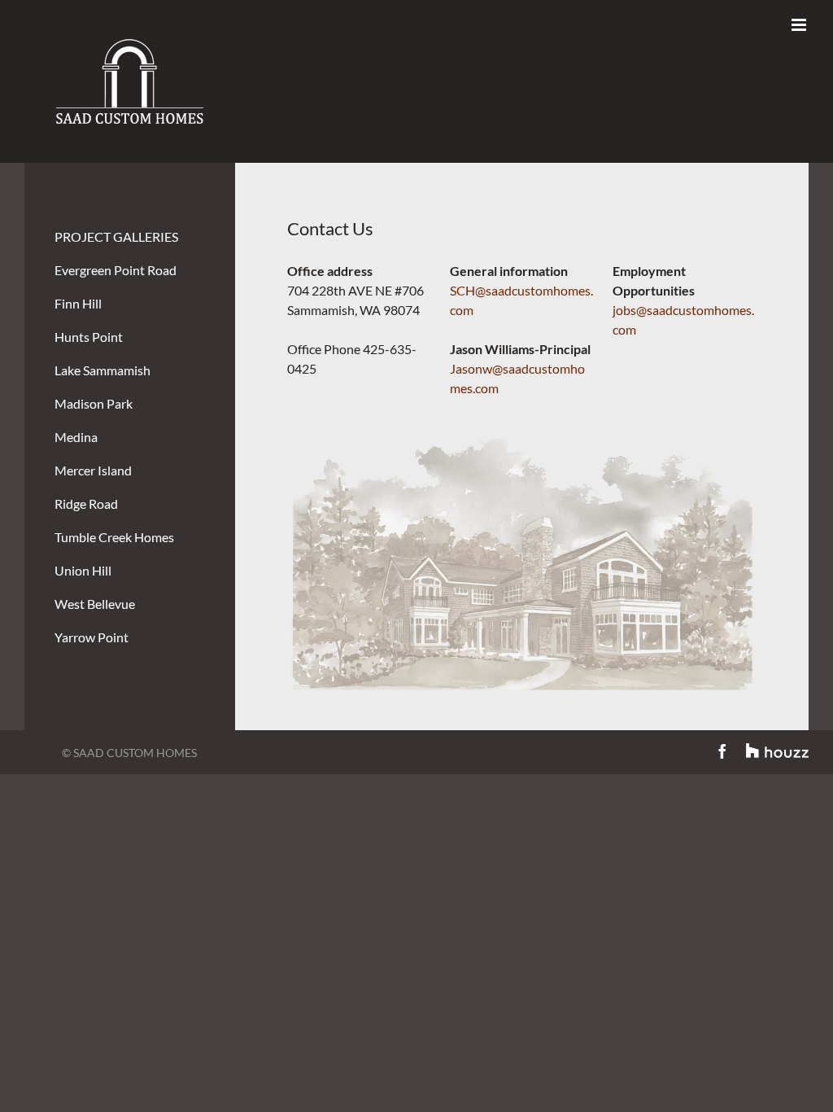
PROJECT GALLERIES (116, 236)
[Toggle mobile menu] (800, 24)
